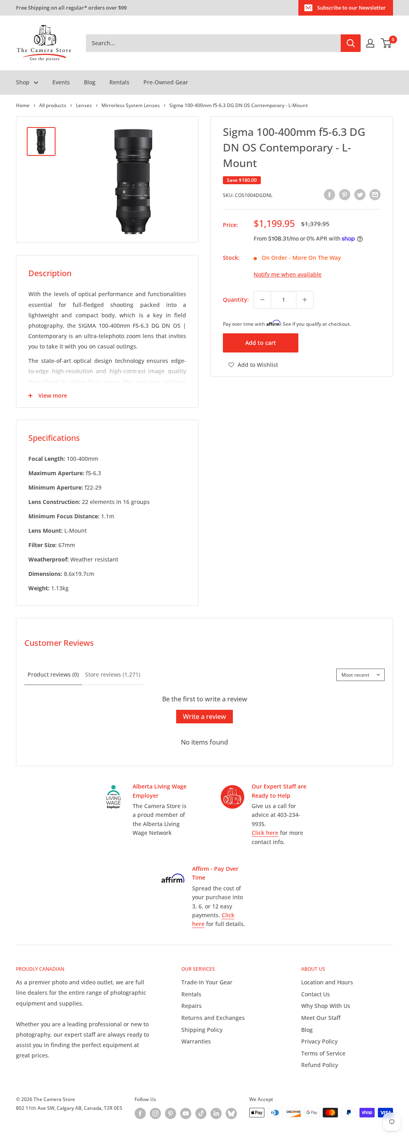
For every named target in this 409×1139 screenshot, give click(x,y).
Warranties (196, 1041)
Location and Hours (327, 982)
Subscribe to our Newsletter (351, 7)
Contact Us (315, 994)
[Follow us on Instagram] (155, 1113)
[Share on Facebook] (329, 194)
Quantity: (236, 299)
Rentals (119, 82)
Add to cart (260, 342)
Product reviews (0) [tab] (53, 674)
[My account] (370, 43)
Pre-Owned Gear (165, 82)
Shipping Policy (201, 1029)
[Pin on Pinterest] (344, 194)
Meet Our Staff (321, 1018)
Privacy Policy (319, 1041)
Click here (265, 832)
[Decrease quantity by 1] (262, 299)
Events (61, 82)
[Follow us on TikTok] (200, 1113)
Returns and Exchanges (213, 1018)
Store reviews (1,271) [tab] (112, 674)
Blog (89, 82)
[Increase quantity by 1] (304, 299)
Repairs (191, 1006)
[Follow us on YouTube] (185, 1113)
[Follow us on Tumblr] (231, 1113)
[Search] (351, 43)
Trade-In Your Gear (206, 982)
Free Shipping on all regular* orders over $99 (71, 7)
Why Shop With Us (325, 1006)
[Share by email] (375, 194)
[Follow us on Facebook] (140, 1113)
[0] (386, 43)
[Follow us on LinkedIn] (216, 1113)
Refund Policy (319, 1065)
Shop (23, 82)
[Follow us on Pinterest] (170, 1113)
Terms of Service (323, 1053)
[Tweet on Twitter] (359, 194)
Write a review (204, 716)
